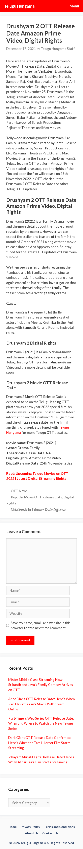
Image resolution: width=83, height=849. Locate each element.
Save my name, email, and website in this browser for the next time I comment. (41, 625)
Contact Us (50, 833)
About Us (31, 833)
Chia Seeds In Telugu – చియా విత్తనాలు (38, 509)
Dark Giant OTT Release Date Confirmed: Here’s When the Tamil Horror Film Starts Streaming (39, 742)
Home (12, 827)
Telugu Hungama (19, 6)
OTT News (19, 491)
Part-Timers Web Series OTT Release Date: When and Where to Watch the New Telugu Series (41, 723)
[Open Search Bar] (53, 6)
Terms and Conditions (59, 827)
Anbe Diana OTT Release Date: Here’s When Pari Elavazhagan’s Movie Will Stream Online (41, 704)
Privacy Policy (30, 827)
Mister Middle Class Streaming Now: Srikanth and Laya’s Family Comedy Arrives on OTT (40, 685)
